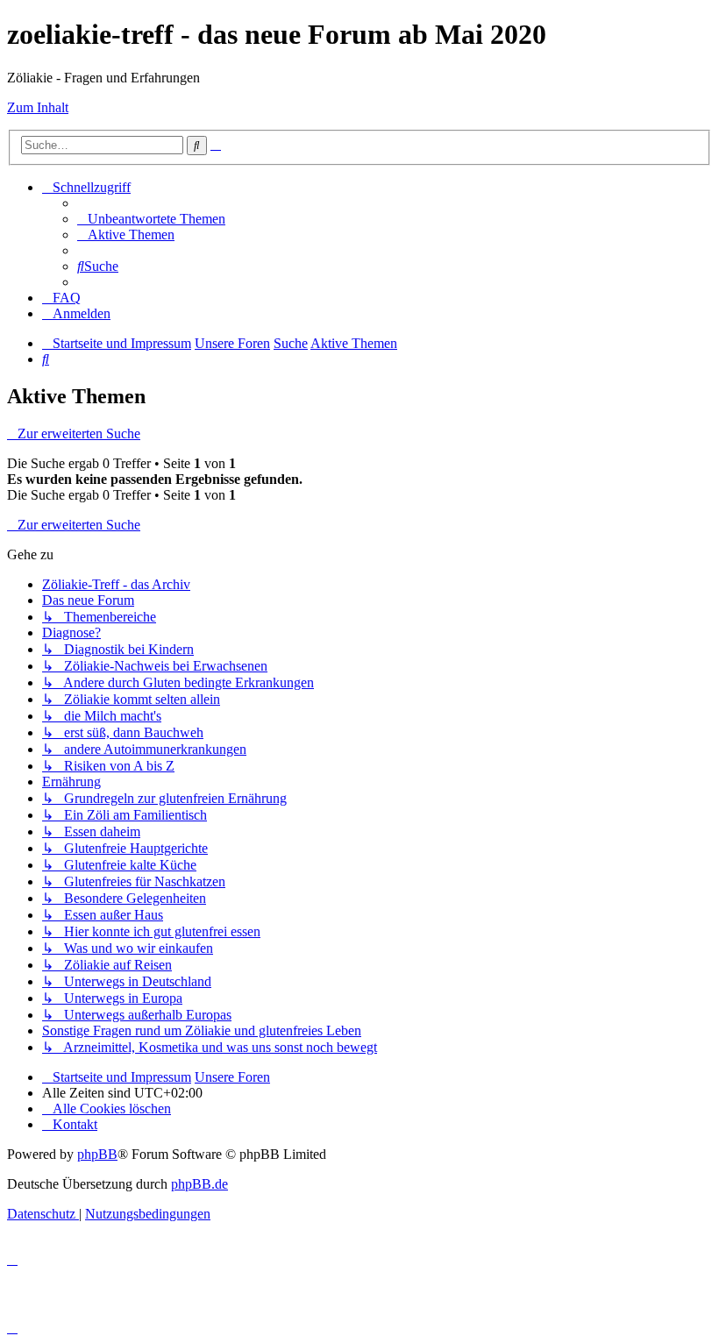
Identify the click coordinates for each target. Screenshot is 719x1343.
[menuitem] (151, 218)
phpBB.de (199, 1183)
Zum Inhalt (37, 107)
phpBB (97, 1154)
